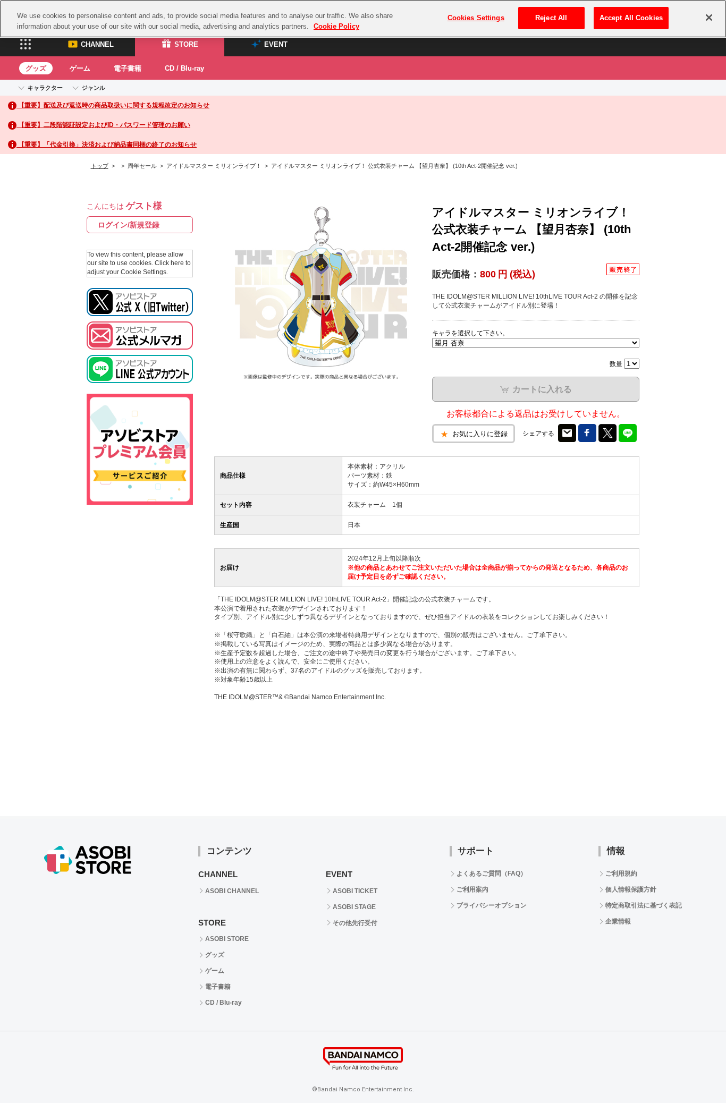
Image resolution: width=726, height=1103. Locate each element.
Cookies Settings (476, 18)
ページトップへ (691, 1068)
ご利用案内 (472, 889)
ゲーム (80, 68)
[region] (363, 19)
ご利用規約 (621, 873)
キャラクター (45, 87)
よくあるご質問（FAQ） (492, 873)
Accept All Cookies (631, 18)
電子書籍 (127, 68)
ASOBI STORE (227, 939)
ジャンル (93, 87)
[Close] (709, 17)
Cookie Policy (336, 26)
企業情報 (618, 921)
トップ (99, 166)
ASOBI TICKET (355, 891)
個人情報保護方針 (630, 889)
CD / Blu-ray (184, 68)
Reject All (551, 18)
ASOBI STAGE (354, 907)
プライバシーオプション (492, 905)
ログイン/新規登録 (128, 224)
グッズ (36, 68)
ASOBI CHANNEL (232, 891)
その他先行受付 (355, 923)
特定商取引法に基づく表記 (643, 905)
